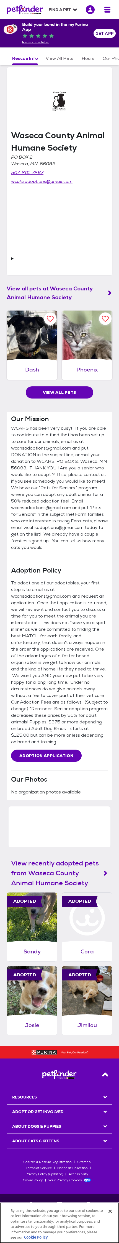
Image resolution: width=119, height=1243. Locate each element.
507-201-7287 (27, 172)
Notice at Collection (72, 1168)
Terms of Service (39, 1168)
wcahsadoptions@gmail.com (42, 181)
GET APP (104, 33)
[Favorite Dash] (50, 319)
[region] (59, 1222)
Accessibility (78, 1174)
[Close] (110, 1211)
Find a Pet (60, 9)
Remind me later (35, 42)
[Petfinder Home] (25, 9)
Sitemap (83, 1162)
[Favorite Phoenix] (105, 319)
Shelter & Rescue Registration (47, 1162)
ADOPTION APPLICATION (46, 755)
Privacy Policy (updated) (44, 1174)
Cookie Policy (33, 1180)
